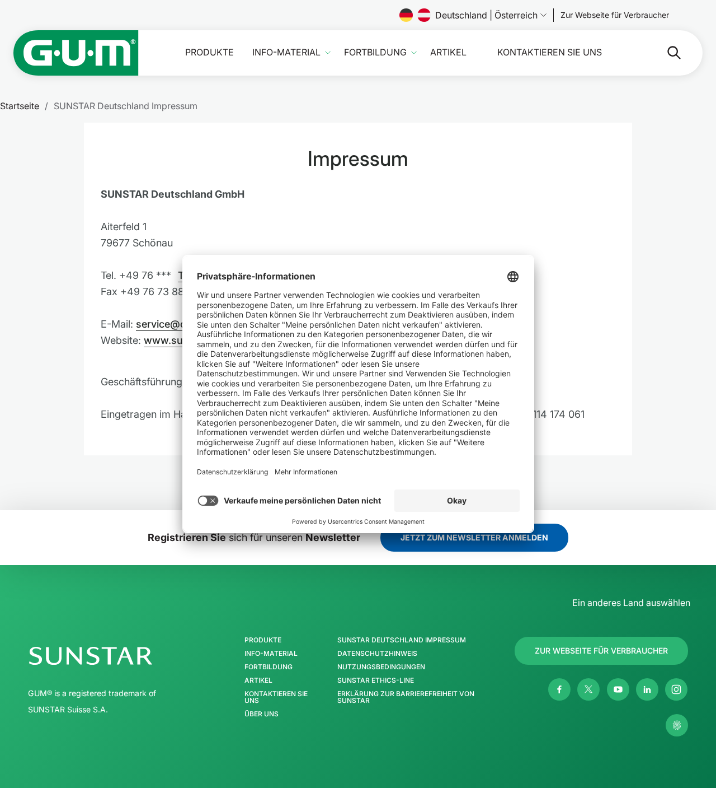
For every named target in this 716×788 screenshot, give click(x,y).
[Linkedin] (647, 689)
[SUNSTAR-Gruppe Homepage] (124, 656)
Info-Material (286, 52)
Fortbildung (375, 52)
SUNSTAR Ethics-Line (375, 680)
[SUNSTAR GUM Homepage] (76, 53)
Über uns (261, 714)
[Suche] (665, 52)
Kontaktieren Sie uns (549, 52)
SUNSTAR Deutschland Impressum (401, 640)
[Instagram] (676, 689)
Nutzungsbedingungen (381, 667)
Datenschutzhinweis (377, 653)
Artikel (448, 52)
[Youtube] (618, 689)
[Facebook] (559, 689)
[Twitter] (588, 689)
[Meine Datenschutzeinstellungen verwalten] (677, 725)
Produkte (209, 52)
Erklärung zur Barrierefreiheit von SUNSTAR (405, 697)
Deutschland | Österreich (486, 15)
